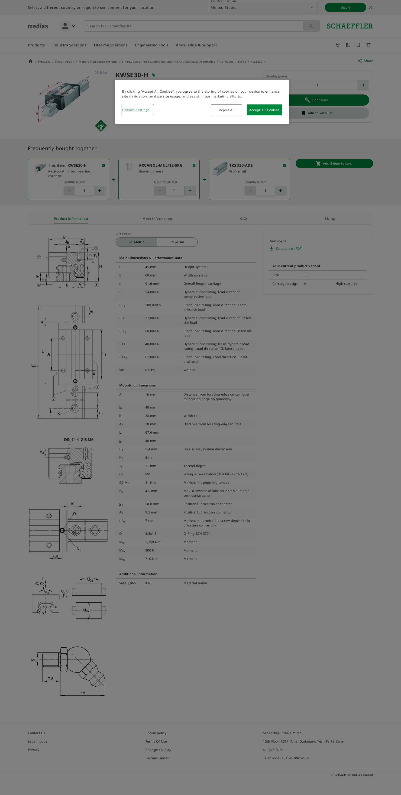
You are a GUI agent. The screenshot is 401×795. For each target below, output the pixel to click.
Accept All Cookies (264, 110)
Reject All (227, 110)
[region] (202, 102)
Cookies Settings (136, 109)
